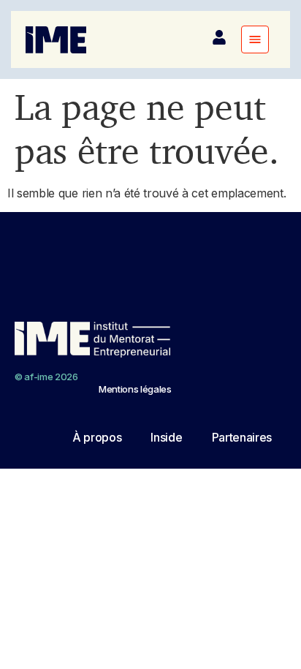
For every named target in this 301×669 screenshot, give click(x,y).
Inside (166, 437)
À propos (96, 437)
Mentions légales (135, 389)
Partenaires (242, 437)
